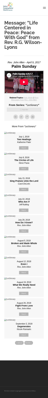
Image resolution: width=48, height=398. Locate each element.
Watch (23, 148)
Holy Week (28, 98)
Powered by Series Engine (24, 349)
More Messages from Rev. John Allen (24, 99)
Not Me (25, 110)
